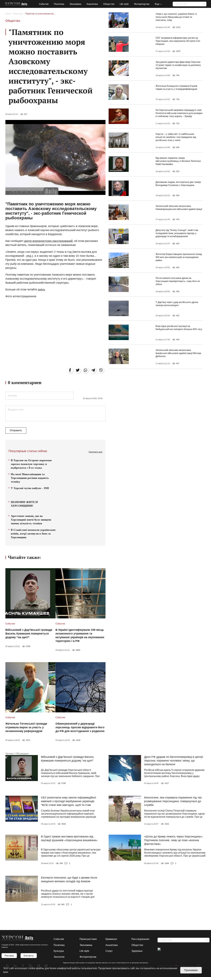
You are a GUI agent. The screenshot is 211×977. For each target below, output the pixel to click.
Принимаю (191, 970)
